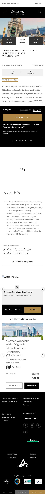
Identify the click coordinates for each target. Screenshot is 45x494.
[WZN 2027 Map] (10, 277)
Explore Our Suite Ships (10, 398)
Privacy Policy (12, 454)
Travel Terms (12, 457)
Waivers (33, 457)
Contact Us (5, 420)
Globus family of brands (9, 3)
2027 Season (22, 41)
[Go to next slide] (42, 289)
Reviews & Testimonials (9, 402)
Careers (26, 405)
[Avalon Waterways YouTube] (32, 425)
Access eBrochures (8, 417)
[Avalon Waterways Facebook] (38, 425)
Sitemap (33, 454)
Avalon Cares (27, 402)
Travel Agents (6, 414)
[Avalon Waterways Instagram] (25, 432)
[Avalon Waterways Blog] (25, 425)
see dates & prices (22, 117)
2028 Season (36, 41)
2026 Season (9, 41)
